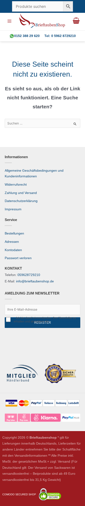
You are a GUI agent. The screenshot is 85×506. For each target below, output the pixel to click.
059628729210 (28, 275)
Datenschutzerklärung (21, 201)
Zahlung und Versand (21, 193)
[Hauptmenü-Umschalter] (9, 21)
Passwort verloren (18, 258)
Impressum (13, 209)
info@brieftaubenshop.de (35, 281)
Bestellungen (14, 233)
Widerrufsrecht (16, 184)
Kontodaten (13, 250)
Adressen (12, 242)
